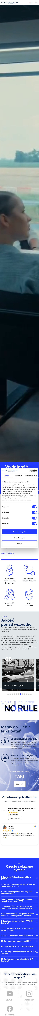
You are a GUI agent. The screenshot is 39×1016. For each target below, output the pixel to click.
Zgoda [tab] (7, 475)
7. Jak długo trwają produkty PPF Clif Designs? (16, 922)
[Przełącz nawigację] (37, 2)
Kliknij (18, 784)
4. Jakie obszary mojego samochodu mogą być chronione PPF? (16, 900)
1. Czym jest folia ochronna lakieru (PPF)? (16, 878)
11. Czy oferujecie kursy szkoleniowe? (17, 946)
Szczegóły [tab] (18, 475)
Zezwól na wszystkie (19, 532)
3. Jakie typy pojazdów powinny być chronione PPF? (16, 893)
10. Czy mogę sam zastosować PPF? (16, 941)
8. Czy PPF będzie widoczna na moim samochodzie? (17, 929)
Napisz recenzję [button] (15, 818)
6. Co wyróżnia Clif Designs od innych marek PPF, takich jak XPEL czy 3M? (17, 915)
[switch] (34, 512)
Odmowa (19, 543)
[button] (30, 2)
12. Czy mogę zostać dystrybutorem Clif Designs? (18, 953)
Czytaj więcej (6, 553)
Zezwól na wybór (19, 538)
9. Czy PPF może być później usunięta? (17, 936)
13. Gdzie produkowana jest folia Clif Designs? (17, 960)
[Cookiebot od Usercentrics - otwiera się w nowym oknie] (29, 471)
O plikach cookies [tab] (31, 475)
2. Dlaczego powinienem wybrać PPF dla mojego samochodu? (18, 885)
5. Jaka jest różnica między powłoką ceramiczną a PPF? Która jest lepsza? (17, 907)
